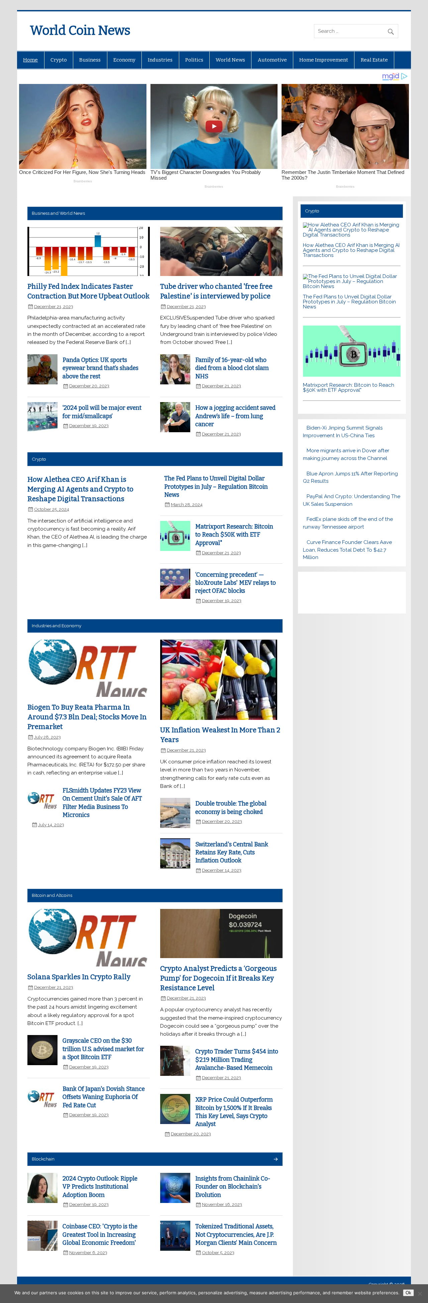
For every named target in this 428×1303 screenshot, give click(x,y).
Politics (194, 60)
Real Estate (374, 60)
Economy (124, 60)
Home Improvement (323, 60)
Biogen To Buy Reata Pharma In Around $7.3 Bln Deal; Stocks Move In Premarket (87, 716)
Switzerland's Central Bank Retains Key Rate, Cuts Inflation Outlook (231, 852)
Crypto (58, 60)
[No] (419, 1293)
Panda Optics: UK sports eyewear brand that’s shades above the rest (100, 368)
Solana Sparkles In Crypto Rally (78, 977)
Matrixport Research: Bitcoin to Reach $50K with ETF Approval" (234, 535)
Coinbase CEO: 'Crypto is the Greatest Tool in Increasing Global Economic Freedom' (100, 1234)
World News (230, 60)
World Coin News (80, 30)
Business (90, 60)
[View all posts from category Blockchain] (275, 1159)
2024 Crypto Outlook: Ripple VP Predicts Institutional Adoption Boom (100, 1187)
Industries (160, 60)
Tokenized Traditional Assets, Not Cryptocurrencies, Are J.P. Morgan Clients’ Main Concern (236, 1234)
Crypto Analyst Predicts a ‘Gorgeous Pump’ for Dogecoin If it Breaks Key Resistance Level (218, 978)
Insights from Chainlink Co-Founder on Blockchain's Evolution (233, 1187)
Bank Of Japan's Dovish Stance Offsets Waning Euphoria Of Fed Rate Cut (104, 1097)
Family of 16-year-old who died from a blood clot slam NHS (232, 368)
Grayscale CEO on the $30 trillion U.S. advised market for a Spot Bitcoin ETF (103, 1049)
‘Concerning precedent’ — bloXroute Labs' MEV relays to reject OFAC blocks (235, 583)
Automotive (272, 60)
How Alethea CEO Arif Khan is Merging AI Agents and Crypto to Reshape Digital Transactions (80, 488)
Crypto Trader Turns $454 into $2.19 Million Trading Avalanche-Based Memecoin (236, 1060)
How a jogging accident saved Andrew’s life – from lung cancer (235, 416)
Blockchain (43, 1158)
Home (30, 60)
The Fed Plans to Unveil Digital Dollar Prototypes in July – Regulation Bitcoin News (216, 486)
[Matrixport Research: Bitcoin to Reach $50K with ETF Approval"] (352, 375)
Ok (408, 1292)
